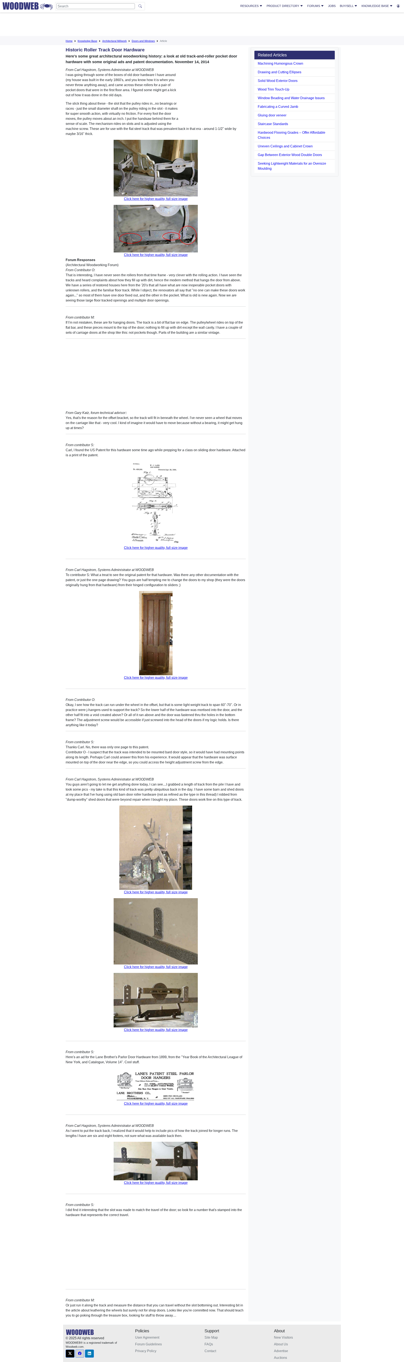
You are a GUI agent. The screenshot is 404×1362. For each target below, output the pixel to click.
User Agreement (147, 1337)
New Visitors (283, 1337)
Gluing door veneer (272, 115)
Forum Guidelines (148, 1344)
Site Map (211, 1337)
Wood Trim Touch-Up (273, 89)
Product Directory (283, 6)
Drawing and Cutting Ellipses (279, 72)
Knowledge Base (375, 6)
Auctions (280, 1357)
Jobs (332, 6)
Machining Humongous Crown (280, 63)
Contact (210, 1351)
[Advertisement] (202, 25)
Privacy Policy (145, 1351)
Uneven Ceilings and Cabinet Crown (285, 146)
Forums (314, 6)
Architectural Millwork (114, 41)
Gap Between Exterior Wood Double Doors (290, 155)
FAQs (209, 1344)
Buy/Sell (347, 6)
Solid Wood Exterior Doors (278, 81)
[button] (70, 1354)
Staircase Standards (273, 124)
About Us (281, 1344)
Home (69, 41)
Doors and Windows (143, 41)
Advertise (281, 1351)
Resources (249, 6)
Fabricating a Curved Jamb (278, 106)
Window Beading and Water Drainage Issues (291, 98)
